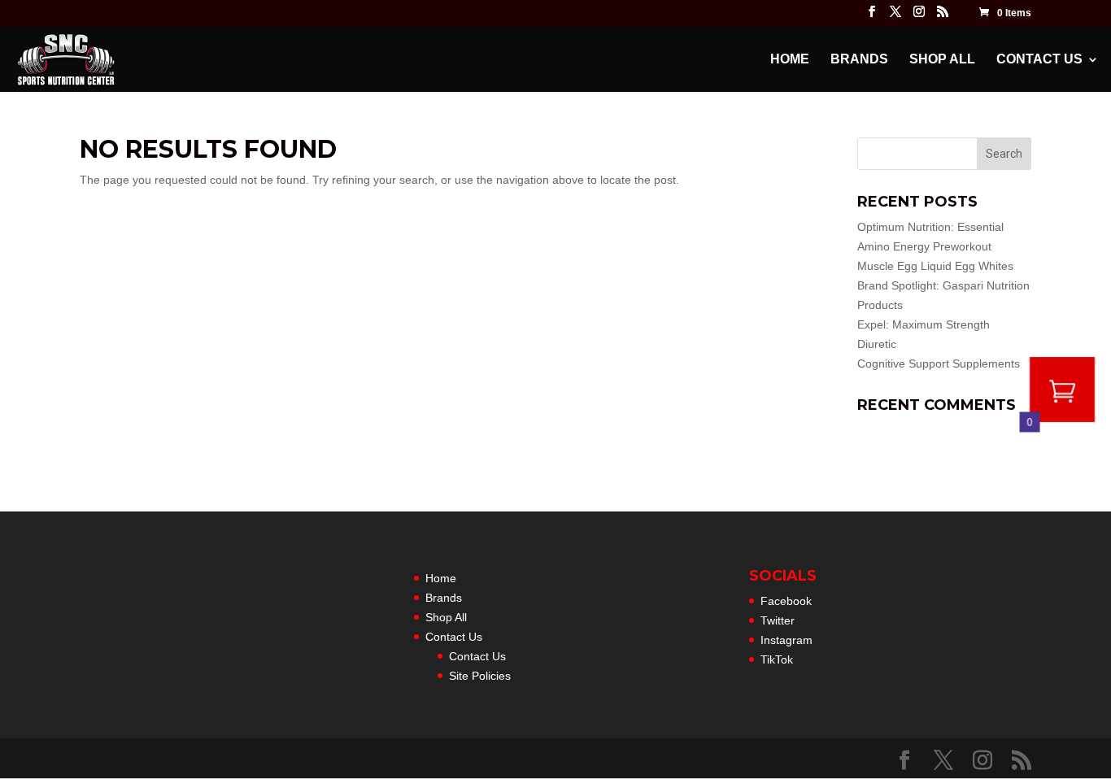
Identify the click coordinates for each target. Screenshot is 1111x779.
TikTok (776, 659)
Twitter (777, 620)
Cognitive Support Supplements (938, 363)
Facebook (786, 600)
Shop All (942, 60)
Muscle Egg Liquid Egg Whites (935, 265)
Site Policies (480, 675)
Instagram (786, 639)
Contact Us (1039, 60)
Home (789, 60)
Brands (859, 60)
